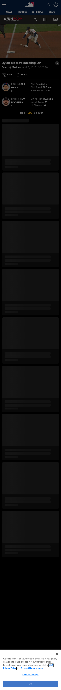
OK (30, 684)
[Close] (57, 654)
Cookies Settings (30, 674)
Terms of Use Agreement (32, 668)
